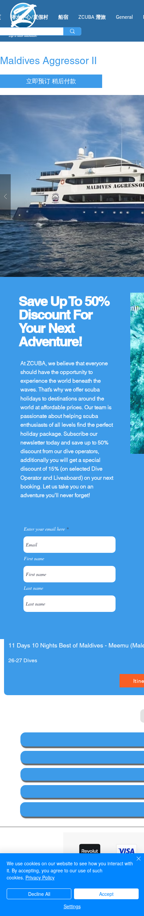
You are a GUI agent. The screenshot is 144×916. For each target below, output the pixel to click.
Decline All (39, 893)
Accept (106, 893)
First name (34, 558)
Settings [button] (72, 906)
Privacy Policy (40, 877)
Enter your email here (44, 529)
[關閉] (135, 863)
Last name (33, 588)
